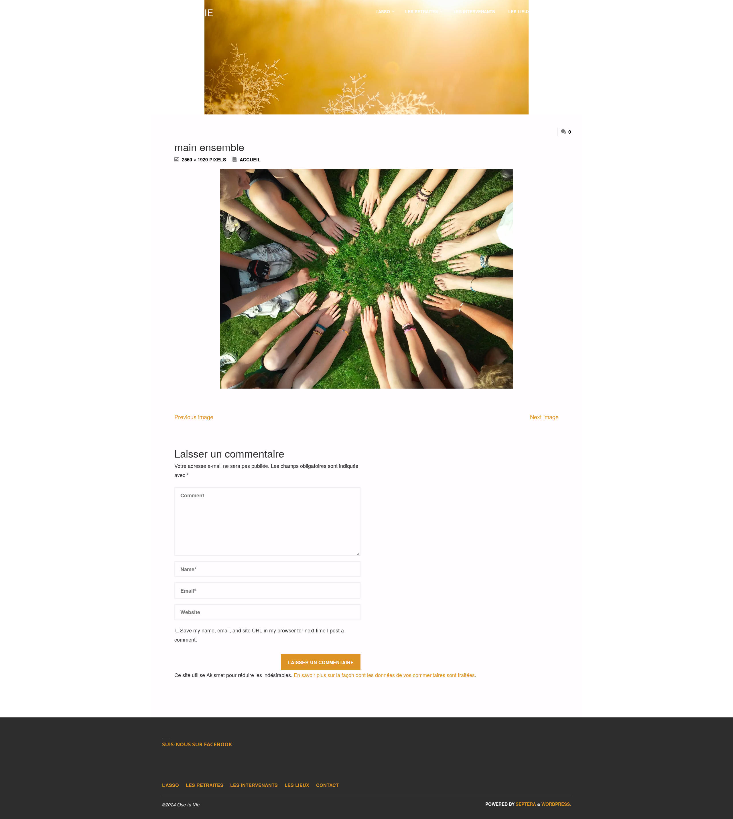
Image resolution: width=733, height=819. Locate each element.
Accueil (250, 159)
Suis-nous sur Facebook (197, 744)
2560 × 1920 (195, 159)
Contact (327, 785)
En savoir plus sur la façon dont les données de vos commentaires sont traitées (384, 674)
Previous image (193, 417)
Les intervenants (254, 785)
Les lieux (297, 785)
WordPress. (556, 804)
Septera (525, 804)
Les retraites (204, 785)
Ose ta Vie (187, 12)
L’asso (170, 785)
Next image (544, 417)
